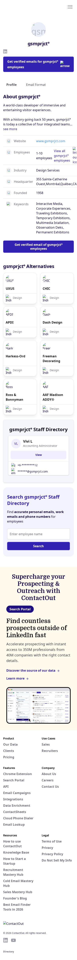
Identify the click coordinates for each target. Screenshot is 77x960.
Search (38, 546)
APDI (9, 322)
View (38, 455)
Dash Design (52, 322)
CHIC (46, 288)
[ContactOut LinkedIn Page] (5, 940)
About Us (49, 774)
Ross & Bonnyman (14, 397)
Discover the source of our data (30, 670)
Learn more (15, 678)
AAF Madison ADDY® (53, 397)
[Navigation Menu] (70, 6)
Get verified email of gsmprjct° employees (39, 246)
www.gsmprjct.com (50, 141)
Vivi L (27, 441)
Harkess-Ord (15, 356)
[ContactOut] (22, 6)
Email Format (36, 84)
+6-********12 (28, 465)
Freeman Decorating (51, 358)
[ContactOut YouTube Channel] (13, 940)
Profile (11, 84)
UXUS (10, 288)
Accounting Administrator (40, 446)
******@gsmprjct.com (33, 471)
